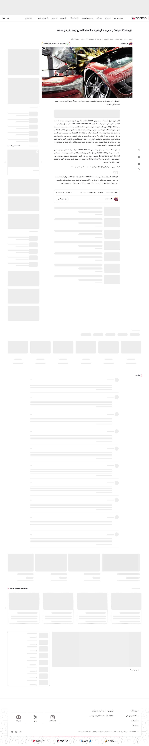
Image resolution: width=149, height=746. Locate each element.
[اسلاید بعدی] (5, 162)
